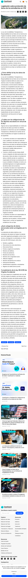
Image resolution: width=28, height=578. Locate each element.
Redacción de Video (5, 519)
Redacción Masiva (5, 531)
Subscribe (19, 513)
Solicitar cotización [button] (7, 5)
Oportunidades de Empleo (20, 528)
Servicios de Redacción (6, 533)
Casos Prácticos (4, 548)
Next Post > (24, 346)
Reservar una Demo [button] (20, 5)
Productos (17, 519)
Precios (16, 531)
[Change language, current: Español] (23, 1)
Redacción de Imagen (5, 526)
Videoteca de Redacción (6, 553)
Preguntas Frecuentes (6, 543)
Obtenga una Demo (19, 533)
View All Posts (4, 348)
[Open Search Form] (20, 1)
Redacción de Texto (5, 524)
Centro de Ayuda (4, 541)
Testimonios (17, 526)
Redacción (17, 342)
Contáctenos (18, 535)
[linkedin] (8, 558)
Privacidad (11, 342)
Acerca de (17, 524)
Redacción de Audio (5, 521)
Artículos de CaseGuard (6, 546)
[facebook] (2, 558)
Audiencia (17, 521)
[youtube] (11, 558)
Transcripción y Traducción (7, 528)
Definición (4, 342)
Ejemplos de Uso (4, 550)
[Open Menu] (26, 2)
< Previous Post (4, 346)
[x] (5, 558)
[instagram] (14, 558)
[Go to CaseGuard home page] (14, 507)
